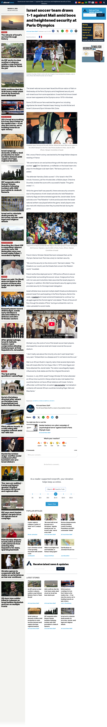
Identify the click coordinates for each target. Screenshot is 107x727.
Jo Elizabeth (31, 555)
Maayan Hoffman (49, 555)
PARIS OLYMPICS (44, 401)
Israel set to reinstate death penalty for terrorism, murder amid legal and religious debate (12, 217)
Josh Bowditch (65, 555)
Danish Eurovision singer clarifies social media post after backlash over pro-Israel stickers (11, 458)
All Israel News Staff (32, 31)
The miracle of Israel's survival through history (11, 37)
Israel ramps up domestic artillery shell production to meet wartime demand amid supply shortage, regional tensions (12, 155)
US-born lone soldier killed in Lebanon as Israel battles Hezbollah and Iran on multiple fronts (12, 602)
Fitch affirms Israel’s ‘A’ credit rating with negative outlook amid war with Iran (12, 429)
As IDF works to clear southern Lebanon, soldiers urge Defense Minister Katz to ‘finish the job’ (11, 64)
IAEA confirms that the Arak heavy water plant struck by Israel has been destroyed (12, 92)
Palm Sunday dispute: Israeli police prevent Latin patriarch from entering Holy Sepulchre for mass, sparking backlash (11, 544)
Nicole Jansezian (32, 534)
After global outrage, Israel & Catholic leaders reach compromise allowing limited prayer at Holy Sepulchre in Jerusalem (12, 345)
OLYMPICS (36, 401)
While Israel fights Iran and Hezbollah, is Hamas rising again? (51, 549)
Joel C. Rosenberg (66, 603)
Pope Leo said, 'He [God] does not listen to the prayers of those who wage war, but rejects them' (12, 283)
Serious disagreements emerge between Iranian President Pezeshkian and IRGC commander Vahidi (68, 526)
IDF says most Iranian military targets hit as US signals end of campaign (11, 515)
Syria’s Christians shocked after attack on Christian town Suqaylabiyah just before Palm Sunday (11, 401)
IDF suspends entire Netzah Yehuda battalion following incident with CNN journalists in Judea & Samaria (11, 187)
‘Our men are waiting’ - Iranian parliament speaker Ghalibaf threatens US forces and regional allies (11, 487)
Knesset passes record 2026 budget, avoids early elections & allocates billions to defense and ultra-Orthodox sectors (12, 313)
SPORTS (52, 401)
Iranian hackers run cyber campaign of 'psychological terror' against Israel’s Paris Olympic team (55, 427)
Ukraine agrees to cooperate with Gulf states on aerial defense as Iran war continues (12, 574)
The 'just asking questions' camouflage (12, 375)
